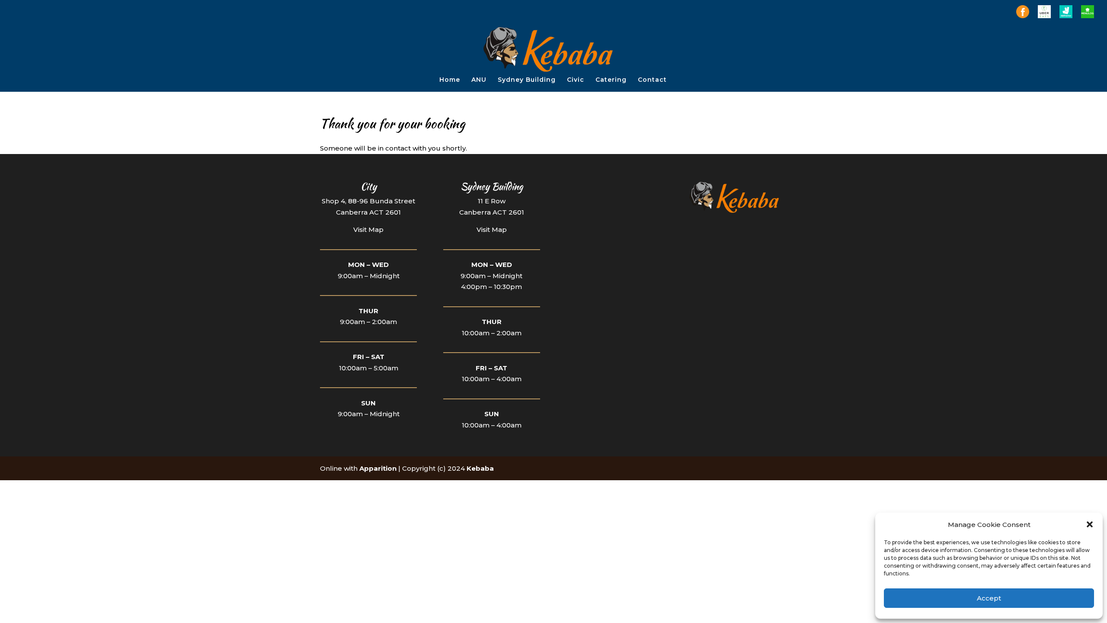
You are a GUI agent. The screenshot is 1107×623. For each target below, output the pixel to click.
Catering (611, 80)
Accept (989, 598)
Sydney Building (527, 80)
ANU (478, 80)
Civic (575, 80)
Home (449, 80)
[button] (1089, 524)
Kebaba (480, 468)
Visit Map (368, 229)
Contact (652, 80)
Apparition (378, 468)
